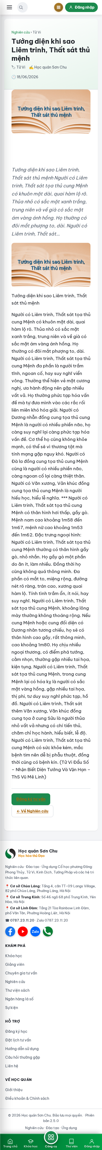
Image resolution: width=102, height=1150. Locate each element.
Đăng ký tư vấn (31, 798)
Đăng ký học (16, 1031)
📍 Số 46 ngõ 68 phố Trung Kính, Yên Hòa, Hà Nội (50, 899)
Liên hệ (11, 1066)
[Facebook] (10, 931)
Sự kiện (11, 1007)
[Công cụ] (58, 7)
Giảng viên (14, 964)
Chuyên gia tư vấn (21, 973)
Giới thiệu (13, 1089)
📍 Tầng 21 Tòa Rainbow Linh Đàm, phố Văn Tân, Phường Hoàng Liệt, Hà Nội (47, 910)
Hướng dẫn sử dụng (22, 1048)
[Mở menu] (9, 7)
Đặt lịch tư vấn (18, 1040)
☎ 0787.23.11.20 (19, 920)
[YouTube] (23, 931)
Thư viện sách (17, 990)
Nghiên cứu (21, 32)
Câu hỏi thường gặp (22, 1057)
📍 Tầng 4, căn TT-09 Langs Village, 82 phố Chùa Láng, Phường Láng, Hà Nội (50, 888)
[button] (21, 7)
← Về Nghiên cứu (32, 811)
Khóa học (13, 955)
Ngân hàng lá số (19, 999)
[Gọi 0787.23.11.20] (48, 931)
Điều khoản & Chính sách (27, 1098)
